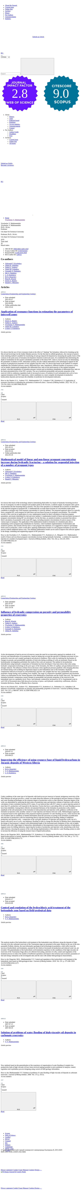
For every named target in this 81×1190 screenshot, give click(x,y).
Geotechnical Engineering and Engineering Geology (18, 294)
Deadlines (12, 134)
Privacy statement (7, 1170)
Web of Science (10, 1135)
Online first (9, 9)
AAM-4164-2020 (21, 253)
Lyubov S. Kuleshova (12, 328)
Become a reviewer (7, 165)
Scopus (7, 1133)
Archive (7, 11)
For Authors (9, 15)
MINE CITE (9, 1149)
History (11, 117)
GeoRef (7, 1137)
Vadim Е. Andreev (11, 267)
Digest (7, 13)
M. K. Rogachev (10, 277)
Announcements (10, 17)
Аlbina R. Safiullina (11, 265)
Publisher (12, 122)
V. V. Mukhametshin (12, 771)
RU (2, 53)
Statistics (8, 19)
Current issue (9, 7)
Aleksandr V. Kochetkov (13, 263)
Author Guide (14, 132)
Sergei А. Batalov (11, 281)
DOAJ (7, 1139)
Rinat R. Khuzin (10, 279)
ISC (6, 1143)
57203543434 (22, 251)
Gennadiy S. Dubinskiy (13, 271)
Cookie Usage (17, 1170)
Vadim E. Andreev (11, 623)
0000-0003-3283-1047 (21, 249)
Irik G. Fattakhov (11, 273)
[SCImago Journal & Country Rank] (13, 1172)
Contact (11, 128)
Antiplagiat (8, 1147)
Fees (10, 136)
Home (7, 218)
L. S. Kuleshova (10, 275)
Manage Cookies (28, 1170)
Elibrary (7, 1145)
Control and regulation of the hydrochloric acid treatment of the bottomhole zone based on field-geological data (35, 909)
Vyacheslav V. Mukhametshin (15, 220)
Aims (11, 118)
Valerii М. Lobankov (12, 269)
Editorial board (14, 120)
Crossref (8, 1141)
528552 (19, 255)
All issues (12, 143)
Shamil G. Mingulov (12, 283)
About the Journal (11, 5)
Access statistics (14, 124)
